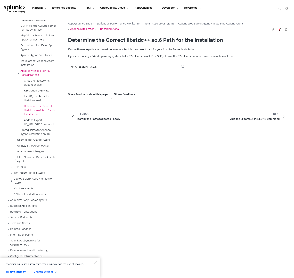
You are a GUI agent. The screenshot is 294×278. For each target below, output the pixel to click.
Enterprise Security (64, 8)
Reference (190, 8)
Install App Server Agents (159, 24)
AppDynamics (143, 8)
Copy (185, 67)
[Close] (95, 262)
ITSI (88, 8)
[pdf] (286, 29)
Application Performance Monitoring (118, 24)
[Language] (287, 8)
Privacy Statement (15, 271)
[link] (273, 29)
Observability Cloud (112, 8)
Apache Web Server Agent (194, 24)
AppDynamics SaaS (80, 24)
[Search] (279, 8)
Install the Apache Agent (228, 24)
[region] (50, 268)
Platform (37, 8)
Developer (168, 8)
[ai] (279, 29)
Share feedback (124, 94)
